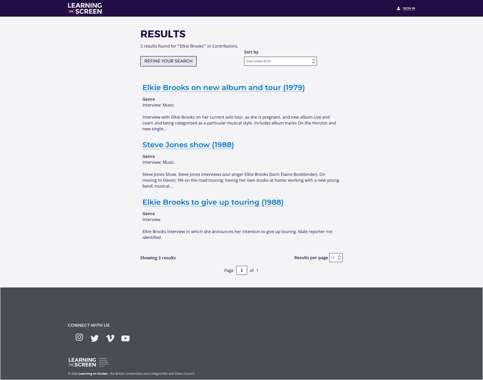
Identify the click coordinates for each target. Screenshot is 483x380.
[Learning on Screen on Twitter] (95, 338)
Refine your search (168, 61)
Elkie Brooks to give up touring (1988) (213, 202)
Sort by (251, 52)
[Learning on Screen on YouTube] (125, 338)
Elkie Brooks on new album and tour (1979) (223, 87)
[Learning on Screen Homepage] (85, 8)
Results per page (311, 257)
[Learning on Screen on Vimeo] (110, 338)
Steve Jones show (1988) (188, 144)
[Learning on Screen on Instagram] (79, 337)
